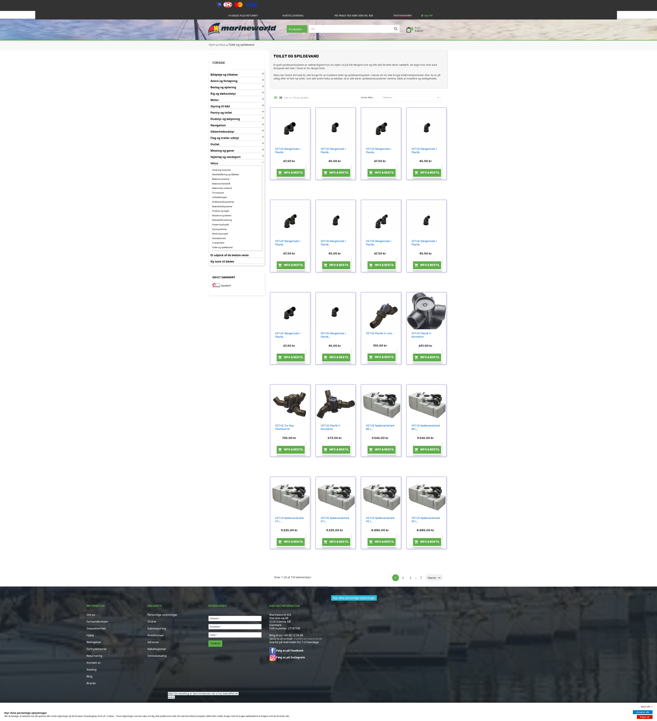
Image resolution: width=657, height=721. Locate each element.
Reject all (644, 716)
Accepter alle (642, 712)
